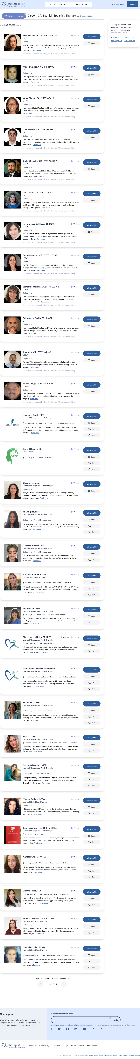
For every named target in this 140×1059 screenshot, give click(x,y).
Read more (37, 50)
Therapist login (118, 4)
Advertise (56, 1045)
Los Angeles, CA (117, 37)
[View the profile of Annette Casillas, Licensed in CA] (12, 864)
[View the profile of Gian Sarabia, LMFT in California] (12, 137)
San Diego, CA (116, 40)
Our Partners (92, 1045)
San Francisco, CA (131, 40)
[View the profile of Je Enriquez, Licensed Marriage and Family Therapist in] (12, 519)
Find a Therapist (77, 1045)
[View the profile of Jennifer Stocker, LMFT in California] (12, 42)
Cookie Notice (122, 1056)
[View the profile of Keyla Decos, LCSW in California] (12, 231)
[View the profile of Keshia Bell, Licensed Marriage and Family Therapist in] (12, 710)
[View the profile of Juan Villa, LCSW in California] (12, 359)
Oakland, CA (129, 37)
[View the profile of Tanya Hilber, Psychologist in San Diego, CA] (12, 456)
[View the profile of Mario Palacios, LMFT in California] (12, 74)
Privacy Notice (130, 1025)
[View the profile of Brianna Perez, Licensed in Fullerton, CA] (12, 898)
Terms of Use (88, 1056)
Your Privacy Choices (110, 1056)
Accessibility (44, 1045)
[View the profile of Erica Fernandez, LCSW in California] (12, 262)
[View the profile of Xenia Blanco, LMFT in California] (12, 105)
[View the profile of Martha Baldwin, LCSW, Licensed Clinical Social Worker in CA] (12, 806)
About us (32, 1045)
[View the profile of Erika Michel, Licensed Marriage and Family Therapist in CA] (12, 615)
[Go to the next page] (64, 984)
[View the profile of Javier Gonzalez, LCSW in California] (12, 168)
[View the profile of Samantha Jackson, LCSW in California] (12, 294)
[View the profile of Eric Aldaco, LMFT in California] (12, 325)
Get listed (132, 4)
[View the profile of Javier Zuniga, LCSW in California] (12, 391)
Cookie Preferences (134, 1056)
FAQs (65, 1045)
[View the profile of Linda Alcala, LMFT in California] (12, 200)
